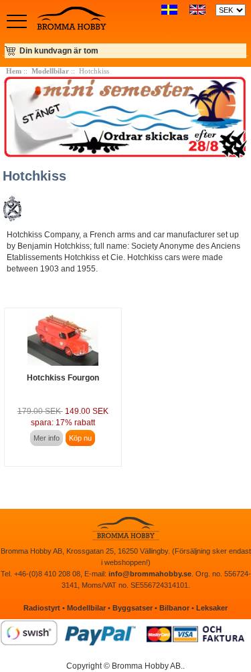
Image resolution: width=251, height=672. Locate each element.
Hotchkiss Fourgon (63, 377)
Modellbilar (50, 71)
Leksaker (212, 608)
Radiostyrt (41, 608)
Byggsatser (132, 608)
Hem (13, 71)
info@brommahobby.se (149, 574)
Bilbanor (174, 608)
